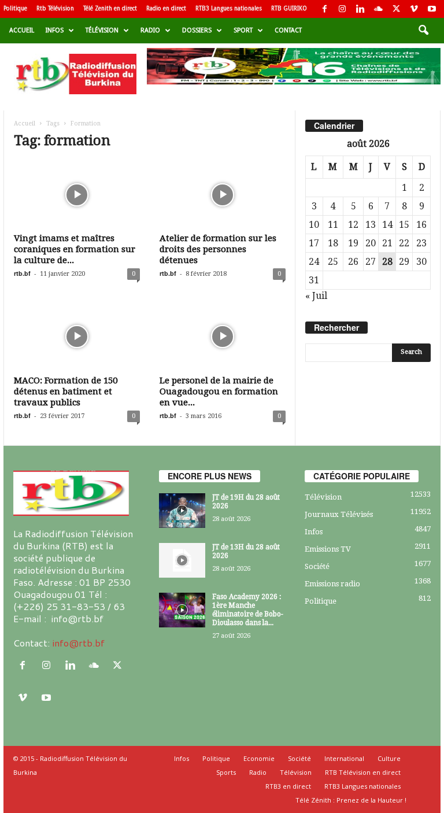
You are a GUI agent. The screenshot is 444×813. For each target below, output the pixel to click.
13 (370, 224)
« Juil (316, 295)
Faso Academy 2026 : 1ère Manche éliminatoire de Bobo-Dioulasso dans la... (247, 610)
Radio (150, 30)
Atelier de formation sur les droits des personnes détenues (218, 249)
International (344, 758)
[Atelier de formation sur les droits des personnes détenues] (223, 194)
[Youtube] (432, 9)
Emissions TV (328, 549)
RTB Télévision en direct (363, 772)
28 (387, 261)
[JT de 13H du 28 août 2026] (182, 560)
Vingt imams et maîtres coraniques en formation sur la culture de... (74, 249)
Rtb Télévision (55, 8)
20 (370, 243)
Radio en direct (166, 8)
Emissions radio (332, 583)
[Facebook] (324, 9)
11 (333, 224)
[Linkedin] (360, 9)
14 (387, 224)
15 (404, 224)
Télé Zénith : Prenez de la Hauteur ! (350, 800)
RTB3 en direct (288, 786)
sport (243, 30)
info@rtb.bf (78, 642)
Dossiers (197, 30)
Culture (389, 758)
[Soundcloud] (378, 9)
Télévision (102, 30)
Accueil (21, 30)
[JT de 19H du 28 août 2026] (182, 510)
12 (353, 224)
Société (317, 566)
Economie (259, 758)
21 (387, 243)
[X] (396, 9)
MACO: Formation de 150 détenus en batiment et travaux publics (65, 391)
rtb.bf (22, 273)
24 (314, 261)
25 (333, 261)
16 (421, 224)
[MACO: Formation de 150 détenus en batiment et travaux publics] (77, 336)
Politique (15, 8)
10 (314, 224)
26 (353, 261)
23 (421, 243)
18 (333, 243)
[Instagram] (342, 9)
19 (353, 243)
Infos (55, 30)
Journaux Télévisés (339, 514)
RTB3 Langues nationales (228, 8)
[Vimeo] (414, 9)
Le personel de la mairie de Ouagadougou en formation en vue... (219, 391)
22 (404, 243)
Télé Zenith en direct (110, 8)
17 (314, 243)
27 (370, 261)
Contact (288, 30)
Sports (226, 772)
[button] (423, 30)
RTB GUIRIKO (289, 8)
